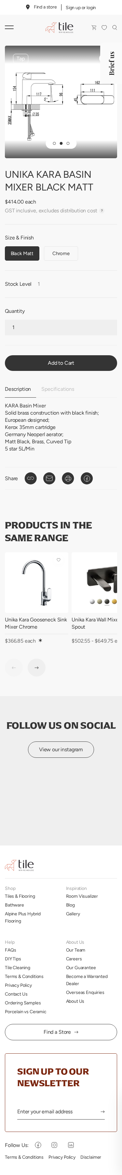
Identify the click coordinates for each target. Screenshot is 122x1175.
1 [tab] (54, 143)
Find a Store (57, 1032)
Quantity (15, 311)
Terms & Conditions (24, 976)
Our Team (76, 950)
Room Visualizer (82, 896)
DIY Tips (13, 958)
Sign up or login (81, 7)
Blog (70, 905)
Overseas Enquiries (85, 992)
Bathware (14, 905)
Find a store (45, 6)
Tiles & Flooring (20, 896)
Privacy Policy (18, 985)
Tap (21, 58)
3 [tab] (67, 143)
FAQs (10, 950)
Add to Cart (61, 363)
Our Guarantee (81, 967)
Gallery (73, 913)
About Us (75, 1001)
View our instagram (61, 749)
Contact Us (16, 994)
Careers (74, 958)
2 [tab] (61, 143)
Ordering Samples (23, 1002)
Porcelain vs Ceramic (26, 1011)
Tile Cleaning (17, 967)
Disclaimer (90, 1157)
